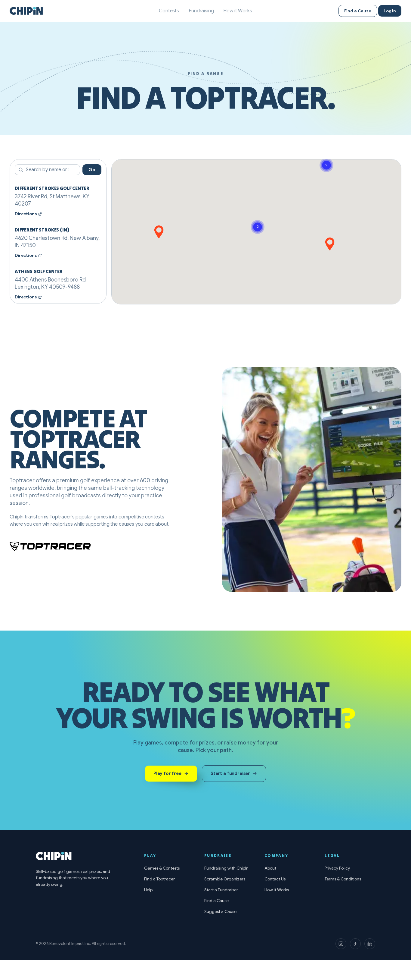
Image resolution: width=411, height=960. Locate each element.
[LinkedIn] (369, 943)
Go (91, 169)
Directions (26, 213)
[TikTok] (355, 943)
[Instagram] (340, 943)
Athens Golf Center (39, 271)
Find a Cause (357, 11)
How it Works (237, 10)
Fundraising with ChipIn (226, 868)
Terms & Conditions (343, 879)
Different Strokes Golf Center (52, 188)
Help (148, 889)
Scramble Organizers (224, 879)
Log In (390, 11)
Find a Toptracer (159, 879)
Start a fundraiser (230, 773)
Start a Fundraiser (221, 889)
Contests (169, 10)
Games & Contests (162, 868)
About (270, 868)
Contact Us (275, 879)
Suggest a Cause (220, 911)
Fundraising (201, 10)
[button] (330, 244)
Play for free (167, 773)
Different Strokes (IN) (42, 230)
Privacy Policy (337, 868)
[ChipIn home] (26, 11)
